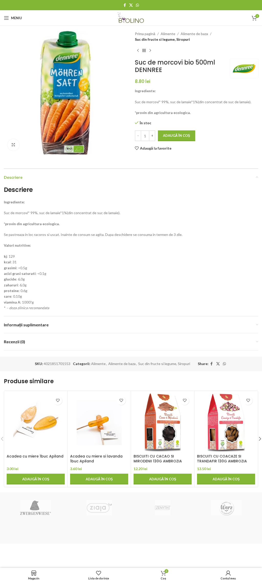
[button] (36, 479)
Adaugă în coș (176, 135)
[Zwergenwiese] (35, 508)
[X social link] (131, 5)
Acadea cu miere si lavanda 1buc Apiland (96, 459)
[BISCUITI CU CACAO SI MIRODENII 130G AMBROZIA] (163, 422)
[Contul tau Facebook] (125, 5)
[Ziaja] (99, 508)
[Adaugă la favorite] (57, 400)
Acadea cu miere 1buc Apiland (35, 456)
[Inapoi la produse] (144, 51)
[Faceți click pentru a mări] (13, 145)
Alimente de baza (194, 34)
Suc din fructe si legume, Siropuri (162, 39)
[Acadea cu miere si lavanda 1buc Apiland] (99, 422)
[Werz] (226, 508)
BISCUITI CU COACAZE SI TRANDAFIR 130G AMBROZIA (222, 459)
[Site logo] (131, 17)
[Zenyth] (162, 508)
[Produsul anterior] (138, 51)
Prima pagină (145, 34)
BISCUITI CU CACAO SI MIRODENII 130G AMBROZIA (158, 459)
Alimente (168, 34)
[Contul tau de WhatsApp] (137, 5)
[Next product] (150, 51)
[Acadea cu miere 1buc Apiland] (36, 422)
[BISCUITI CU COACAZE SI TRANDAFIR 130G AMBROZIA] (226, 422)
